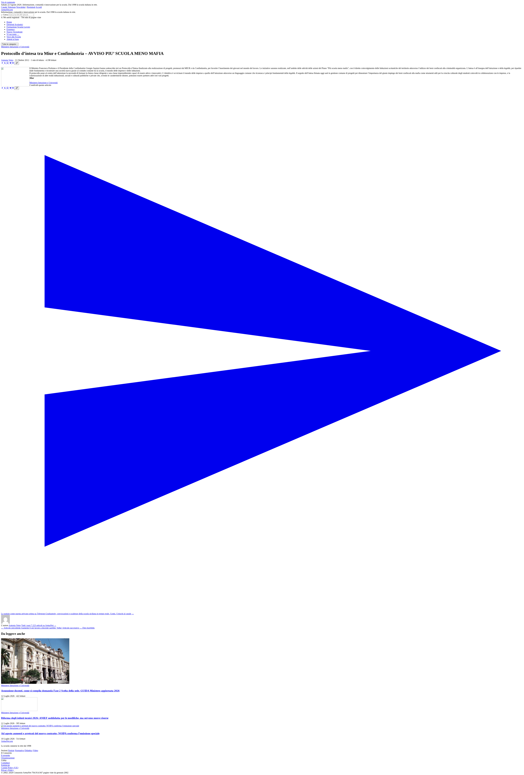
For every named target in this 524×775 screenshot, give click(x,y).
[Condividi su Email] (13, 63)
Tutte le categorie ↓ (9, 44)
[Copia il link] (17, 63)
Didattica (28, 750)
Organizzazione (8, 758)
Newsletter (21, 7)
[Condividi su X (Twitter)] (5, 63)
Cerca (5, 15)
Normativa (19, 750)
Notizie (11, 750)
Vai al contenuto (8, 2)
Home (9, 22)
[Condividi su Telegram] (10, 63)
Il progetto (5, 755)
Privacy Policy (7, 770)
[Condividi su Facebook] (2, 63)
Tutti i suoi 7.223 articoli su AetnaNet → (38, 625)
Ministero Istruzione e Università (15, 47)
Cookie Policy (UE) (9, 768)
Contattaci (5, 763)
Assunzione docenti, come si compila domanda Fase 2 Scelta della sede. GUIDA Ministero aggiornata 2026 (60, 690)
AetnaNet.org (7, 9)
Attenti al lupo (13, 39)
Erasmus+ (11, 29)
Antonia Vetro (7, 60)
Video (35, 750)
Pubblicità (5, 765)
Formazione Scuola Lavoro (18, 27)
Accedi (39, 7)
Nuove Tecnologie (15, 32)
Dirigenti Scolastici (15, 24)
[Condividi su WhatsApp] (7, 63)
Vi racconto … (13, 34)
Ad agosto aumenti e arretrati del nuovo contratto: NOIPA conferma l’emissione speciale (50, 733)
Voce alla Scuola (14, 37)
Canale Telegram (8, 7)
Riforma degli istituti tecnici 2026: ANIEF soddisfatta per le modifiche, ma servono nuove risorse (54, 718)
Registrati (31, 7)
